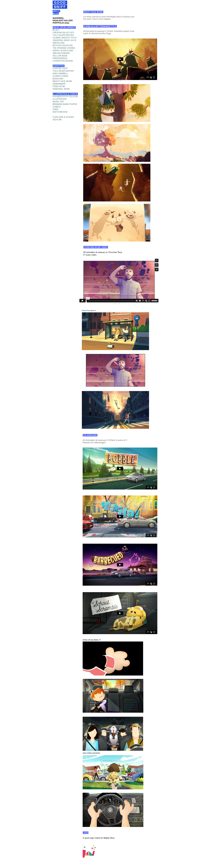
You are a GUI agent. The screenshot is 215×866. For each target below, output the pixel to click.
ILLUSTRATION (59, 99)
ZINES (55, 109)
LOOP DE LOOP (60, 68)
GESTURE (57, 119)
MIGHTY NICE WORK (62, 81)
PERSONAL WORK (61, 89)
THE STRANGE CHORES (64, 48)
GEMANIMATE (59, 83)
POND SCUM (59, 86)
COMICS (57, 106)
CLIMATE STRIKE (60, 76)
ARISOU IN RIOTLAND (63, 50)
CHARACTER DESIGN (63, 61)
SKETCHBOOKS (60, 112)
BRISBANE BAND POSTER (65, 104)
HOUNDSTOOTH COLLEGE (65, 96)
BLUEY (56, 30)
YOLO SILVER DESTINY (63, 71)
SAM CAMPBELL (60, 73)
